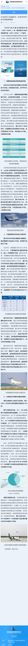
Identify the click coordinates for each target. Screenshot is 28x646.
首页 (8, 6)
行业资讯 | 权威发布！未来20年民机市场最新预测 (13, 8)
